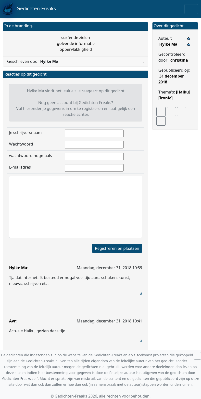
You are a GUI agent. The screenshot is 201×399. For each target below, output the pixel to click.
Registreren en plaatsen (117, 248)
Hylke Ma (18, 267)
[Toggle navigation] (191, 9)
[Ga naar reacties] (161, 111)
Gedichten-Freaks (34, 8)
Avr (12, 321)
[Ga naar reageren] (171, 111)
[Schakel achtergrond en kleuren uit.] (142, 26)
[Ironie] (165, 98)
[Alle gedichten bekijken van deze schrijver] (181, 111)
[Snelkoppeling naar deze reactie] (141, 293)
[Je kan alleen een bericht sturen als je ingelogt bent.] (161, 121)
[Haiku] (183, 92)
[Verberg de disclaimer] (197, 355)
